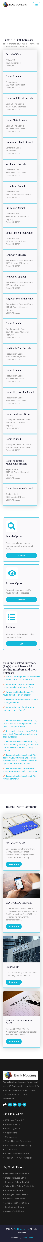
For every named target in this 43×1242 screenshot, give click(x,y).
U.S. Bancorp (11, 1137)
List (21, 643)
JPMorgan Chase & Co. (15, 1120)
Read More (14, 864)
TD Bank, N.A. (11, 1149)
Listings (10, 627)
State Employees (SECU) (16, 1178)
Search (21, 555)
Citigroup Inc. (11, 1132)
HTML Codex (27, 1237)
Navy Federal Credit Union (17, 1173)
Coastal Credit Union (14, 1211)
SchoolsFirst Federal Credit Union (20, 1186)
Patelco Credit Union (14, 1207)
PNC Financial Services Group (18, 1145)
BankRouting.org (21, 1229)
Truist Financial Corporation (18, 1141)
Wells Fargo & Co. (13, 1128)
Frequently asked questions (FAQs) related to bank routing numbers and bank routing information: (20, 723)
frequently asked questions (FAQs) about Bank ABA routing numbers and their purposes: (20, 734)
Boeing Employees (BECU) (17, 1194)
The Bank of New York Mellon (18, 1157)
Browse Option (14, 583)
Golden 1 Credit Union (15, 1198)
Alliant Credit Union (14, 1190)
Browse (21, 599)
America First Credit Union (17, 1203)
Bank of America (12, 1124)
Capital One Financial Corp (17, 1153)
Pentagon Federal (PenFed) (17, 1182)
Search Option (14, 536)
